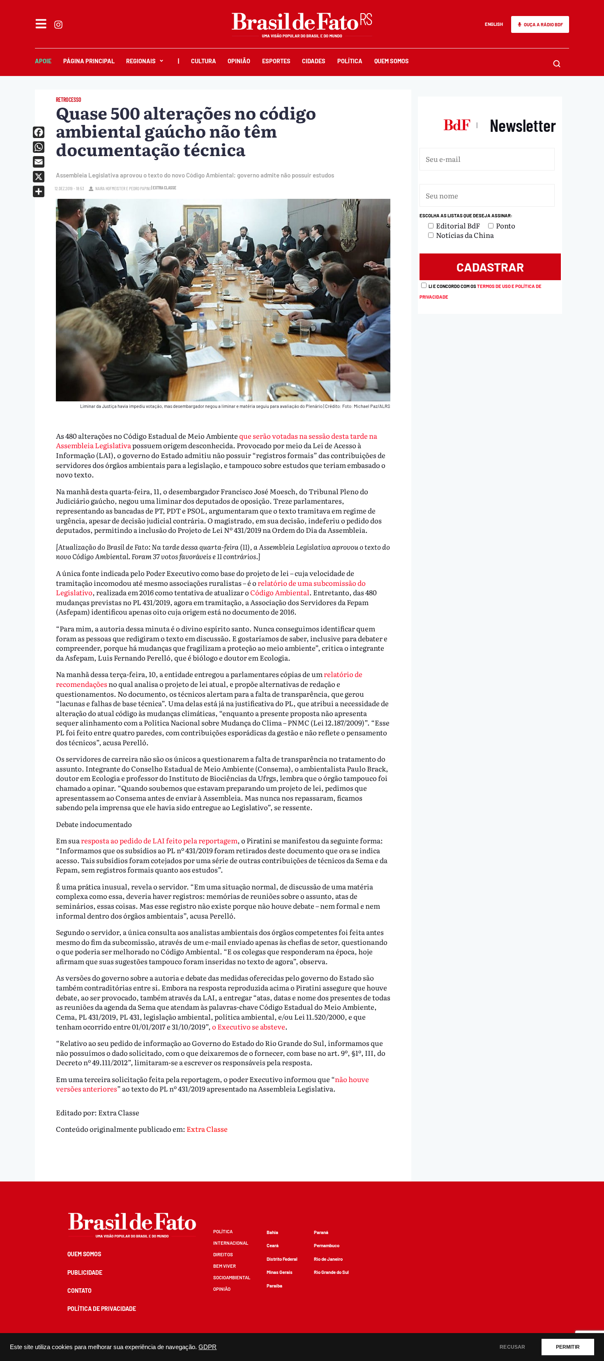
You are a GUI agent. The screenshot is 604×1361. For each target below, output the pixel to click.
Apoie (43, 61)
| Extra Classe (163, 187)
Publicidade (84, 1272)
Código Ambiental (279, 592)
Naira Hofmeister (110, 188)
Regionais (141, 61)
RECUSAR (512, 1347)
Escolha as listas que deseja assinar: (466, 215)
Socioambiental (231, 1277)
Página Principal (89, 61)
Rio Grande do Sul (331, 1272)
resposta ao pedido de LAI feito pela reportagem (159, 840)
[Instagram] (58, 24)
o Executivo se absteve (248, 1026)
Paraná (321, 1232)
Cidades (313, 61)
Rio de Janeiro (328, 1259)
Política (349, 61)
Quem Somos (391, 61)
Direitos (223, 1254)
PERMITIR (568, 1347)
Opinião (239, 61)
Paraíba (274, 1285)
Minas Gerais (280, 1272)
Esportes (276, 61)
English (494, 24)
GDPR (207, 1347)
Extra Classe (207, 1129)
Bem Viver (224, 1266)
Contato (79, 1290)
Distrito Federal (282, 1259)
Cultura (203, 61)
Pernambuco (326, 1245)
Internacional (230, 1243)
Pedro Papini (139, 188)
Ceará (273, 1245)
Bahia (272, 1232)
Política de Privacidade (101, 1308)
